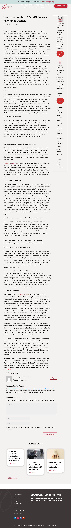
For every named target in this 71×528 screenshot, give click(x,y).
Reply (53, 378)
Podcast (59, 146)
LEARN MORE (60, 53)
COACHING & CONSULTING (31, 7)
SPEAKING (31, 5)
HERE (9, 370)
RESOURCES (42, 7)
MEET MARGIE (24, 5)
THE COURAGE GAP (41, 5)
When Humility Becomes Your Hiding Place (54, 465)
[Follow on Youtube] (23, 518)
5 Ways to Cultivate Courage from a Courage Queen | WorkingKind (30, 389)
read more (11, 463)
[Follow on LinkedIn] (15, 518)
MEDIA (49, 5)
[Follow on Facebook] (21, 518)
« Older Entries (12, 478)
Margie (8, 24)
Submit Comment (50, 434)
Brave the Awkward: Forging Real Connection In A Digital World (14, 456)
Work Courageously (60, 167)
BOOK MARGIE (61, 6)
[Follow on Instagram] (18, 518)
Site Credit (54, 525)
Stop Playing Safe (23, 294)
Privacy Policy (47, 525)
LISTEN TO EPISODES (60, 100)
